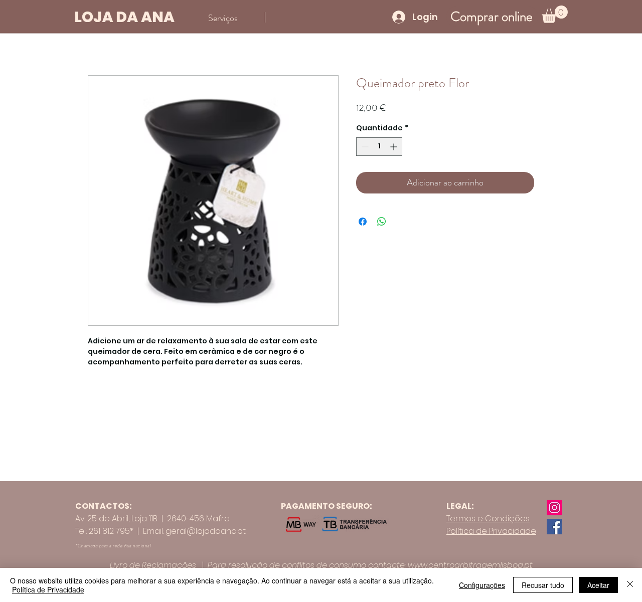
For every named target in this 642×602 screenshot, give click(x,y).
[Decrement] (364, 146)
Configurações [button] (482, 585)
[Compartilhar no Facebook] (363, 222)
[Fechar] (630, 585)
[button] (555, 14)
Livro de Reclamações (153, 565)
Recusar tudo (543, 585)
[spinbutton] (379, 146)
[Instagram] (554, 507)
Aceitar (598, 585)
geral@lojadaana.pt (206, 531)
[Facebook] (554, 526)
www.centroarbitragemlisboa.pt (470, 565)
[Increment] (394, 146)
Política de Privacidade (48, 589)
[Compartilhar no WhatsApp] (382, 222)
